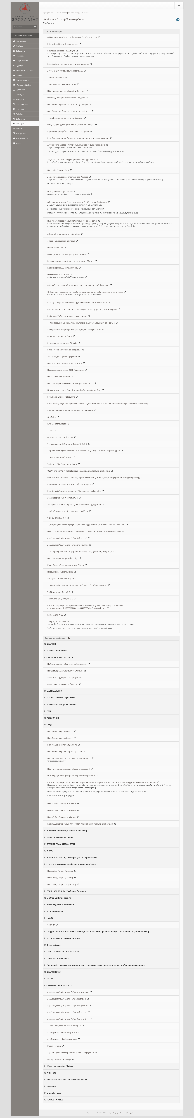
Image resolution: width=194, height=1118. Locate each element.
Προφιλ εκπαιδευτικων (58, 958)
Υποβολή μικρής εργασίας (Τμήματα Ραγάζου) (68, 511)
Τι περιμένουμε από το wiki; (60, 457)
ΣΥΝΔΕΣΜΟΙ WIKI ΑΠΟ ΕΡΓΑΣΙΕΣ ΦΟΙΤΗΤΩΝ (67, 1079)
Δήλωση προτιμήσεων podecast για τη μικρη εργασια (71, 1052)
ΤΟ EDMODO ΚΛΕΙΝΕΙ (57, 518)
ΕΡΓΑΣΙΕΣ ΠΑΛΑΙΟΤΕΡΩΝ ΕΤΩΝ (61, 844)
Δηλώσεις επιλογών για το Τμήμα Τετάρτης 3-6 (68, 1005)
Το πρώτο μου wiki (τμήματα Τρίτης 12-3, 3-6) (67, 444)
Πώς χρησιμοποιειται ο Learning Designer (66, 91)
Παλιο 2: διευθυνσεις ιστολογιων (62, 810)
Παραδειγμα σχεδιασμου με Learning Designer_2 (69, 111)
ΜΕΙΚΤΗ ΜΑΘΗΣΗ (55, 911)
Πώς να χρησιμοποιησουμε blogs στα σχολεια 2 (69, 769)
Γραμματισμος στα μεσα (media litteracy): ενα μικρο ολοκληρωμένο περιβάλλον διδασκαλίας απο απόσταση (98, 931)
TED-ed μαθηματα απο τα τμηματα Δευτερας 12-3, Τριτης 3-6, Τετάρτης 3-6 (81, 551)
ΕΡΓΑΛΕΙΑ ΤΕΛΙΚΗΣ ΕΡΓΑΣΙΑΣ (60, 837)
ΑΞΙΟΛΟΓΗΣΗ (53, 718)
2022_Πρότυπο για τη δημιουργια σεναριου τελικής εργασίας (74, 504)
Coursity (51, 925)
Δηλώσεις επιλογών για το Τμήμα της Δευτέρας (68, 992)
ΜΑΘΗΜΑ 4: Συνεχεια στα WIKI (61, 704)
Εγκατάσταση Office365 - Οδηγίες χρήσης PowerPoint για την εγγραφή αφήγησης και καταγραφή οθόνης (94, 477)
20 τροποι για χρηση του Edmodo (62, 343)
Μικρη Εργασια (54, 1046)
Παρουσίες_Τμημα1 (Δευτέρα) (60, 871)
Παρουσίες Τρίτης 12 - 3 (58, 170)
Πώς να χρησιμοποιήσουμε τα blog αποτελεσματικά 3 (71, 775)
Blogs (50, 724)
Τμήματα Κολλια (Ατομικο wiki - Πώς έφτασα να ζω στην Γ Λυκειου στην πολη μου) (84, 450)
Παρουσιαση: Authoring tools (60, 572)
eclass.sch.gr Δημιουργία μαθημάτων (64, 234)
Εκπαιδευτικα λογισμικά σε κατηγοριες (64, 349)
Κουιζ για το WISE (55, 615)
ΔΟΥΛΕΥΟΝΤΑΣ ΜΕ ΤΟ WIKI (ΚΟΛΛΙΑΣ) (64, 938)
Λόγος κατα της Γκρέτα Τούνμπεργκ (63, 677)
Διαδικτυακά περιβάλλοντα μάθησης (67, 13)
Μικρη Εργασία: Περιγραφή (59, 1059)
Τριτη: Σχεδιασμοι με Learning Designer (65, 118)
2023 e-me (51, 1086)
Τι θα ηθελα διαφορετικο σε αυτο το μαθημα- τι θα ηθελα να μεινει (77, 585)
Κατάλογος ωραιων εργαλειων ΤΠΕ (63, 268)
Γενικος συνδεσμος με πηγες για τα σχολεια (67, 254)
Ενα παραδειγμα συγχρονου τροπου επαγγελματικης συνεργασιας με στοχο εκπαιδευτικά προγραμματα (96, 965)
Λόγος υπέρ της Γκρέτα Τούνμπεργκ (63, 684)
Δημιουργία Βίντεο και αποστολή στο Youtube (68, 177)
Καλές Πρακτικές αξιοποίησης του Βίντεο (66, 565)
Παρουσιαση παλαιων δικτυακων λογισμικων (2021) (70, 383)
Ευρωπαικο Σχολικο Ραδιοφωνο (61, 397)
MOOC (50, 918)
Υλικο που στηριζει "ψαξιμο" (60, 1066)
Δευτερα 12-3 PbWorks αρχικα (61, 578)
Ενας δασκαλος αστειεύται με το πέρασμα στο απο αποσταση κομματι (78, 138)
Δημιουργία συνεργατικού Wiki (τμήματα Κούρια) (69, 484)
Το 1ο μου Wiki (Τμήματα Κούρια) (62, 464)
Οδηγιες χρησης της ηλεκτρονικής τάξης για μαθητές (71, 124)
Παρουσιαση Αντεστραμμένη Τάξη (63, 558)
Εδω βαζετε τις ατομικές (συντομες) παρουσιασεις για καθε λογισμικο (78, 285)
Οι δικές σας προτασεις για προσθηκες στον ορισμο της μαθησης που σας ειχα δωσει (85, 292)
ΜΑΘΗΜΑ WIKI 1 (54, 691)
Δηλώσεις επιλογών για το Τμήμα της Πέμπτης (68, 545)
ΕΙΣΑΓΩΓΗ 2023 (54, 972)
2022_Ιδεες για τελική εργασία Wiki (63, 498)
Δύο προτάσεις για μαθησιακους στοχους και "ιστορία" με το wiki (76, 329)
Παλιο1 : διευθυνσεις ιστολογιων (62, 803)
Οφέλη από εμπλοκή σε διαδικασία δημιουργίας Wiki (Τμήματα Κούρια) (79, 471)
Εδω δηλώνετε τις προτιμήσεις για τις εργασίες (68, 64)
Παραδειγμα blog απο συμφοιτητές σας (65, 751)
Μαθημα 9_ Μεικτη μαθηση (60, 336)
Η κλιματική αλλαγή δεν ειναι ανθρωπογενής (67, 664)
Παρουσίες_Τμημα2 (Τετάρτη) (60, 877)
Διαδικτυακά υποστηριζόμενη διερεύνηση (67, 830)
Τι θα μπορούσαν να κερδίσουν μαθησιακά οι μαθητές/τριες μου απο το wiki (81, 323)
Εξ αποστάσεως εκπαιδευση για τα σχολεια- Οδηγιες (71, 261)
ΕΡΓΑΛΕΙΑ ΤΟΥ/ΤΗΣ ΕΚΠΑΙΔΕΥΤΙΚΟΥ (63, 951)
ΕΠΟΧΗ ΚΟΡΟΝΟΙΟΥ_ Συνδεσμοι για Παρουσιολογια (72, 864)
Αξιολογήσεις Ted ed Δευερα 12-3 (62, 1039)
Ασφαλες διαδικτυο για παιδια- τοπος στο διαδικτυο (70, 410)
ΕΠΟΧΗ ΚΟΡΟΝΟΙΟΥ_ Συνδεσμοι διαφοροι (66, 891)
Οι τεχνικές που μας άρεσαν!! (60, 437)
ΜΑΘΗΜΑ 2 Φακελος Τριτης (61, 657)
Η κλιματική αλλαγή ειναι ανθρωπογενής (65, 671)
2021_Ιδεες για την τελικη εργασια (63, 356)
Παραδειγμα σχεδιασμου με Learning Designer (68, 104)
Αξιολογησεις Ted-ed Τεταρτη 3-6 (62, 1032)
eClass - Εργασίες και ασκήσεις (61, 241)
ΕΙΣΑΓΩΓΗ (51, 644)
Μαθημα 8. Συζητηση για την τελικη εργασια (67, 316)
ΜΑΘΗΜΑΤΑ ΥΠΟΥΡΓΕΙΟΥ (59, 274)
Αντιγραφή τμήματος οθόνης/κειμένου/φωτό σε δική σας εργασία (76, 145)
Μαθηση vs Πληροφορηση (59, 898)
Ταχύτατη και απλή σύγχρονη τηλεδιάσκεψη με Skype (71, 159)
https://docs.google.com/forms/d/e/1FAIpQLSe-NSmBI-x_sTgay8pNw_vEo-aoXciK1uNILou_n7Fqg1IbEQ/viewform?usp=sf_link (102, 782)
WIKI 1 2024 (52, 1073)
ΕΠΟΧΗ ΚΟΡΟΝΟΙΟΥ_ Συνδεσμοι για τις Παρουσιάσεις (72, 857)
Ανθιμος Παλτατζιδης (57, 621)
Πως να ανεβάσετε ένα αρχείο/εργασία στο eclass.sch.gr (72, 221)
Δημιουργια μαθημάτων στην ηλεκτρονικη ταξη (69, 131)
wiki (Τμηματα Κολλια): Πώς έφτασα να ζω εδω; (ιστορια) (72, 37)
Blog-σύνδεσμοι (54, 945)
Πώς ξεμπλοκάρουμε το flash (60, 191)
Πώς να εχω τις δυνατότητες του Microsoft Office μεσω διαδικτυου (77, 202)
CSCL (49, 711)
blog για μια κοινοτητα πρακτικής (62, 745)
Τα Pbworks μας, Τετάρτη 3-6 (60, 598)
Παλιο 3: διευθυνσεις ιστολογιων (62, 817)
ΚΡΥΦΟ (50, 850)
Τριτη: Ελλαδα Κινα (56, 77)
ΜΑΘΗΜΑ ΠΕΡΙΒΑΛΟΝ (57, 650)
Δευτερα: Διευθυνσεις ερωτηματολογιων (65, 71)
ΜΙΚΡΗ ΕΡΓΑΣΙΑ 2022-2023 (60, 985)
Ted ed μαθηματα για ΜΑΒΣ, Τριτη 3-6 (64, 1025)
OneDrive (52, 417)
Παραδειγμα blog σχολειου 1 (60, 731)
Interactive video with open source (63, 44)
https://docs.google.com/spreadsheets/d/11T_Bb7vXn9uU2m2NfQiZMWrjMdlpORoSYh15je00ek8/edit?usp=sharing (98, 403)
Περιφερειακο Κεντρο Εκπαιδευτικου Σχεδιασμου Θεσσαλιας (74, 390)
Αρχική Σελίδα (48, 13)
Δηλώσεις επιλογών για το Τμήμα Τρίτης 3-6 (67, 999)
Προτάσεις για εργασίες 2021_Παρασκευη (66, 370)
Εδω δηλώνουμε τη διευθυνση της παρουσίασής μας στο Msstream (77, 302)
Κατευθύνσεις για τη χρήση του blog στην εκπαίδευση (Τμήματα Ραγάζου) (80, 824)
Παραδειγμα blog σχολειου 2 (60, 738)
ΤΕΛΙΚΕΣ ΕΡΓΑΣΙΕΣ (55, 1099)
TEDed (50, 430)
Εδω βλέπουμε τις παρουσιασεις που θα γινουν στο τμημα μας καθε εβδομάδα (82, 309)
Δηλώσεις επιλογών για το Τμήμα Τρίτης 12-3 (67, 538)
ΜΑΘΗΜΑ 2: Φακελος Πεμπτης (61, 697)
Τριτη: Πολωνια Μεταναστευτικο (62, 84)
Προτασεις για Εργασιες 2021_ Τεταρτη (65, 363)
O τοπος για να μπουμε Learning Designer (66, 97)
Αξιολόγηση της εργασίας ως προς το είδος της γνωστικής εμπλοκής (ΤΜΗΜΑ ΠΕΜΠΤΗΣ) (86, 524)
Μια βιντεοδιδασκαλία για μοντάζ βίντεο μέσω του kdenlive (74, 491)
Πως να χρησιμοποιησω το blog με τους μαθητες (69, 758)
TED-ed (50, 978)
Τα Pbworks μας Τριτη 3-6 (59, 592)
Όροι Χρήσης (113, 1113)
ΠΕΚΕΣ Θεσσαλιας (55, 247)
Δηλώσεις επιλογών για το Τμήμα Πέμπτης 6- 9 (68, 1019)
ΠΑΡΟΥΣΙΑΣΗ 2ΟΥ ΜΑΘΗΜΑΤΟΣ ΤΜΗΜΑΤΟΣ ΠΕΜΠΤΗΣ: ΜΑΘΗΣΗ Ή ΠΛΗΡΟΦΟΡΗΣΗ (84, 531)
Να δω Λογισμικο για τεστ (59, 376)
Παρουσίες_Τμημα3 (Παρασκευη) (62, 884)
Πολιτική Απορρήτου (128, 1113)
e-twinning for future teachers (60, 904)
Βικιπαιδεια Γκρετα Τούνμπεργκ (61, 50)
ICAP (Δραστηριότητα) (57, 423)
